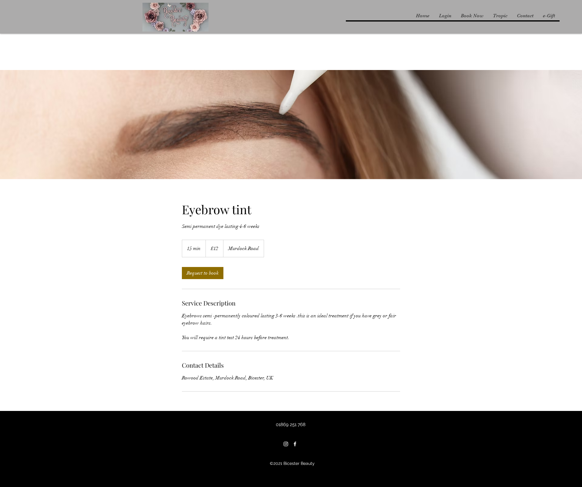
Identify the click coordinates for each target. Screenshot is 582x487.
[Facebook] (295, 444)
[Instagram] (286, 444)
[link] (202, 273)
